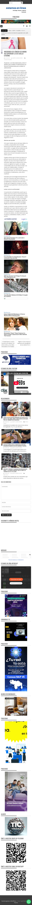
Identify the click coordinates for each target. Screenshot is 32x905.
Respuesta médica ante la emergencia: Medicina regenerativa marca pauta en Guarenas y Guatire (14, 445)
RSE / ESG (3, 38)
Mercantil (5, 475)
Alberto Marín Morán (17, 58)
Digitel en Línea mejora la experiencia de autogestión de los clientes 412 (23, 343)
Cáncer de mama (8, 59)
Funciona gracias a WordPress (8, 901)
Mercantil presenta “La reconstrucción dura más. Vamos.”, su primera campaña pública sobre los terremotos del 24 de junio (15, 470)
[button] (28, 901)
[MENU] (1, 26)
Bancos (3, 454)
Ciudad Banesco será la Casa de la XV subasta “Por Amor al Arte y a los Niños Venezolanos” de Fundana (8, 344)
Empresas (4, 402)
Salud (7, 38)
